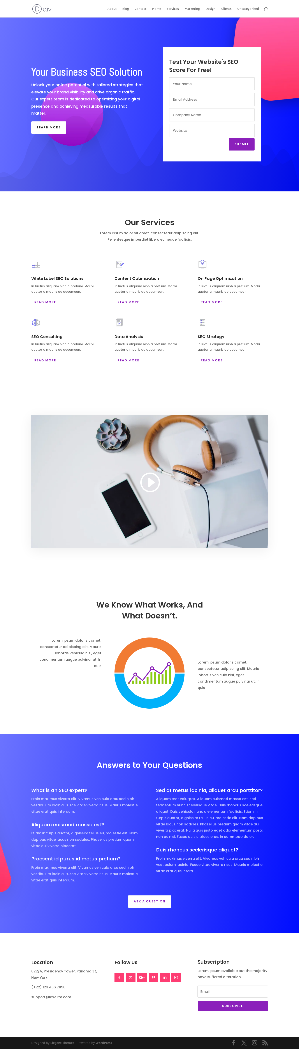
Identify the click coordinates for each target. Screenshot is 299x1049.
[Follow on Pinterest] (153, 977)
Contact (140, 9)
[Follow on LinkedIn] (165, 977)
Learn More (48, 127)
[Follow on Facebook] (119, 977)
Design (211, 9)
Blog (125, 9)
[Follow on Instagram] (176, 977)
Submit (241, 144)
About (112, 9)
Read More (45, 302)
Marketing (192, 9)
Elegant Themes (62, 1043)
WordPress (104, 1043)
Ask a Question (149, 901)
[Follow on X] (130, 977)
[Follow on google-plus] (142, 977)
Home (156, 9)
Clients (226, 9)
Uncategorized (248, 9)
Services (173, 9)
